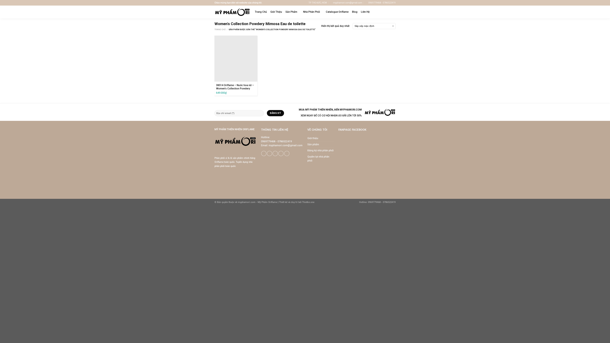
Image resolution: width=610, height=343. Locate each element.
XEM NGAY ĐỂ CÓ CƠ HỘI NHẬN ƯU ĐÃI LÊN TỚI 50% (331, 115)
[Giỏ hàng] (387, 11)
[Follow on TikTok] (269, 153)
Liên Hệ (365, 11)
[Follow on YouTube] (286, 153)
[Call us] (281, 153)
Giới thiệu (312, 138)
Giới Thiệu (276, 11)
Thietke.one (308, 202)
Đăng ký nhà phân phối (320, 150)
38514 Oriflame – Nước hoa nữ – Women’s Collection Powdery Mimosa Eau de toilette (235, 88)
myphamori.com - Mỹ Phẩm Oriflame (258, 202)
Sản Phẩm (291, 11)
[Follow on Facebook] (263, 153)
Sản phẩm (313, 144)
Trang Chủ (261, 11)
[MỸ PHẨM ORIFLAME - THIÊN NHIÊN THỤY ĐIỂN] (232, 12)
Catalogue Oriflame (337, 11)
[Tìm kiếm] (394, 11)
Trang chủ (220, 29)
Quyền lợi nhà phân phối (318, 158)
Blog (354, 11)
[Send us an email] (275, 153)
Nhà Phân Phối (311, 11)
